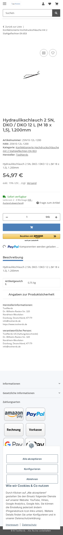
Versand (32, 183)
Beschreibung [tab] (13, 257)
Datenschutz (29, 524)
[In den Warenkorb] (5, 44)
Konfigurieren (32, 468)
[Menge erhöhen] (56, 217)
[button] (43, 3)
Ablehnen (32, 479)
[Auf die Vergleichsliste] (44, 53)
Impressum (12, 524)
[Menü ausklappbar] (4, 2)
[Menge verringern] (7, 217)
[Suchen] (56, 13)
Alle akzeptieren (32, 458)
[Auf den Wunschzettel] (53, 53)
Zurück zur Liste (13, 26)
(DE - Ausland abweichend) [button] (17, 201)
